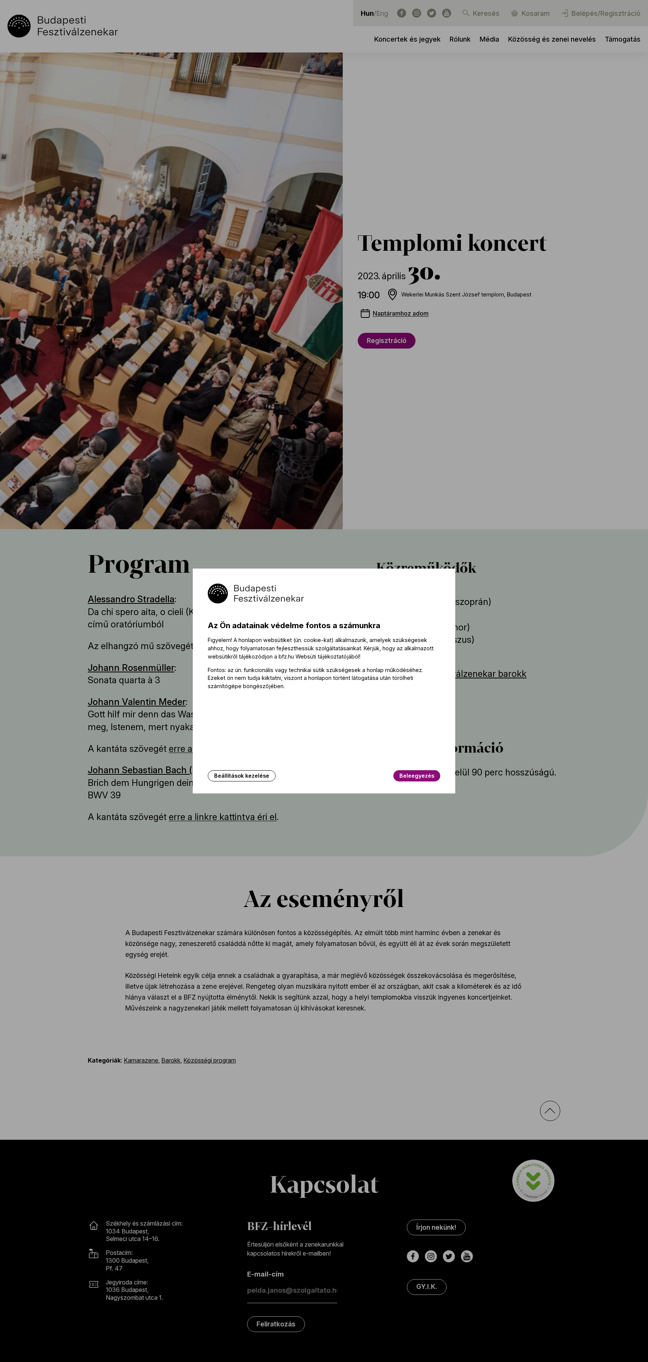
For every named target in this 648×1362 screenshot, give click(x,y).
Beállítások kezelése (241, 775)
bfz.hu (286, 656)
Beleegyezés (416, 775)
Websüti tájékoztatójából (327, 656)
